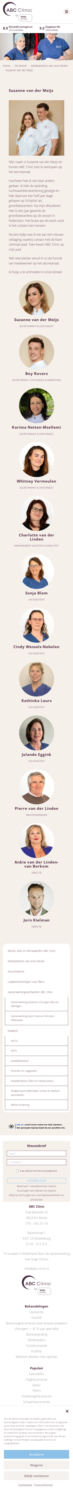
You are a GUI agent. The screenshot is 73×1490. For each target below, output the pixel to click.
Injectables (36, 1374)
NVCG (14, 1040)
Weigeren (36, 1465)
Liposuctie (36, 1312)
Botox (36, 1385)
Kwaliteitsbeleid (19, 1061)
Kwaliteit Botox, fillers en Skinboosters (32, 1081)
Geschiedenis (16, 971)
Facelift (36, 1317)
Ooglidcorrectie (36, 1379)
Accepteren (36, 1454)
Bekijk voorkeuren (36, 1476)
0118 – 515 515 (36, 1244)
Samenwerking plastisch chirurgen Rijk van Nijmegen (35, 1004)
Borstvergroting (36, 1334)
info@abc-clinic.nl (36, 1268)
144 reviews (51, 29)
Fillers (37, 1390)
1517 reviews (16, 29)
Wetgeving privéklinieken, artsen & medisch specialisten (35, 1092)
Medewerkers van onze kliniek (49, 66)
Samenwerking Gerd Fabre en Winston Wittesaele (33, 1018)
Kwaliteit (13, 1031)
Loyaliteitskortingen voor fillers (26, 982)
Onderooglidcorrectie (37, 1396)
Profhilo (36, 1351)
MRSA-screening (20, 1105)
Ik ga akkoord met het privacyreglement (38, 1171)
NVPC (14, 1050)
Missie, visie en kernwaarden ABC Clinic (32, 951)
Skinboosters (37, 1340)
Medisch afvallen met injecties (36, 1357)
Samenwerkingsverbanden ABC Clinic (30, 992)
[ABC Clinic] (17, 11)
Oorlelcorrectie (36, 1345)
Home (6, 66)
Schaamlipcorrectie (36, 1402)
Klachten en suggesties (24, 1070)
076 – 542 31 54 (37, 1223)
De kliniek (21, 66)
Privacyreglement (43, 1484)
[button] (67, 1411)
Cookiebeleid (25, 1484)
